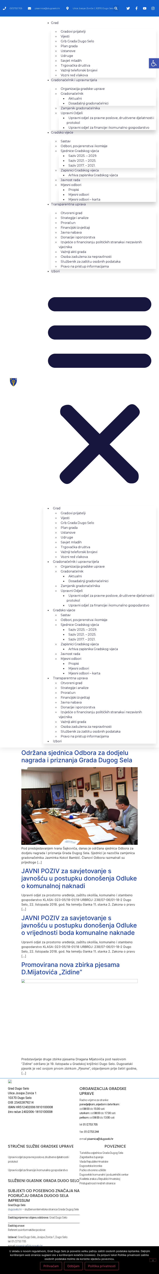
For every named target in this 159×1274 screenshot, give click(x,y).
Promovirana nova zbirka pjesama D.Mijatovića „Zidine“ (70, 968)
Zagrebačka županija (91, 1157)
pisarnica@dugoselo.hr (29, 1245)
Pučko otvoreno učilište (93, 1170)
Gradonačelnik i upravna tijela (74, 80)
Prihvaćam (51, 1266)
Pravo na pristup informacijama (85, 266)
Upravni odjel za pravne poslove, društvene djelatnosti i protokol (110, 120)
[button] (116, 8)
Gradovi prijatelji (73, 31)
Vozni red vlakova (74, 75)
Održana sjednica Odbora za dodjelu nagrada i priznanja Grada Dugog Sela (76, 756)
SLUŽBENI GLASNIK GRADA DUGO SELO (43, 1180)
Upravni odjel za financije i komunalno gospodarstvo (108, 127)
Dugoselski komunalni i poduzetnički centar (104, 1174)
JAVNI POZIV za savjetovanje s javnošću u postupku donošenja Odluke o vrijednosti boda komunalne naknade (79, 925)
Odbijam (73, 1266)
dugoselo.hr (15, 1209)
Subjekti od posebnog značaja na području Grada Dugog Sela (44, 1193)
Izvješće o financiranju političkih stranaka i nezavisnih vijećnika (100, 244)
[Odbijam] (152, 1260)
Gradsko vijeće (62, 132)
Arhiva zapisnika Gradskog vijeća (93, 175)
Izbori (55, 271)
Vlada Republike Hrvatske (94, 1161)
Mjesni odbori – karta (84, 199)
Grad (55, 23)
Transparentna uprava (68, 204)
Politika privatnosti (102, 1266)
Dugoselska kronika (91, 1165)
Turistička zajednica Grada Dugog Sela (101, 1152)
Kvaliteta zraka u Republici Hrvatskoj (100, 1178)
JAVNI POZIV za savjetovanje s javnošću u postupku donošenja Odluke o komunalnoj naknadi (79, 878)
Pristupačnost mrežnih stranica (97, 1183)
